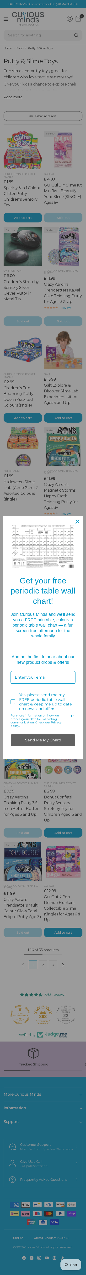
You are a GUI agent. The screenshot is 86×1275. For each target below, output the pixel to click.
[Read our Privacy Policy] (72, 716)
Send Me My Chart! (43, 740)
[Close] (77, 521)
